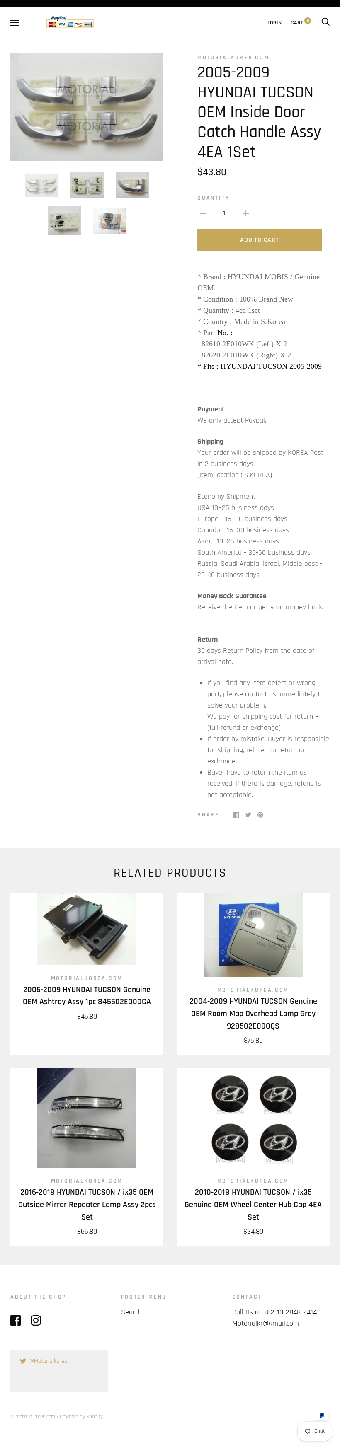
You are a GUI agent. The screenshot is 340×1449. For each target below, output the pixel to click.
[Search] (325, 23)
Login (274, 23)
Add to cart (259, 240)
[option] (86, 107)
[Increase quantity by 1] (245, 213)
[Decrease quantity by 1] (202, 213)
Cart (300, 23)
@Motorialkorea (48, 1361)
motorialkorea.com (233, 57)
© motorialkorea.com (32, 1416)
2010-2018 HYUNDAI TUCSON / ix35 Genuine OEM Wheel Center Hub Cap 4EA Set (253, 1204)
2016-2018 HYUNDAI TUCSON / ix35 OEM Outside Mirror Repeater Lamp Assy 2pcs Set (87, 1204)
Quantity (213, 198)
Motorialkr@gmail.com (265, 1323)
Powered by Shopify (81, 1416)
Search (131, 1312)
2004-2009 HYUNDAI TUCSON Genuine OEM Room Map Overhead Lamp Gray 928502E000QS (253, 1013)
